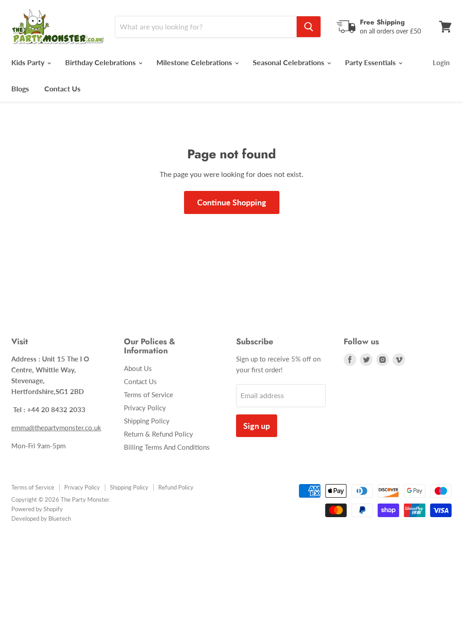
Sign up (256, 426)
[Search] (309, 26)
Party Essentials (371, 62)
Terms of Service (148, 394)
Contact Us (62, 88)
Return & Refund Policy (158, 434)
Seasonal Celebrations (289, 62)
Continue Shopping (231, 202)
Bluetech (59, 518)
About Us (138, 368)
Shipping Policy (147, 421)
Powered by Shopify (37, 509)
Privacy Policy (145, 408)
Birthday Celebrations (101, 62)
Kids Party (28, 62)
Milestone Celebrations (195, 62)
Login (441, 62)
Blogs (20, 88)
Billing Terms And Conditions (167, 447)
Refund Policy (176, 487)
